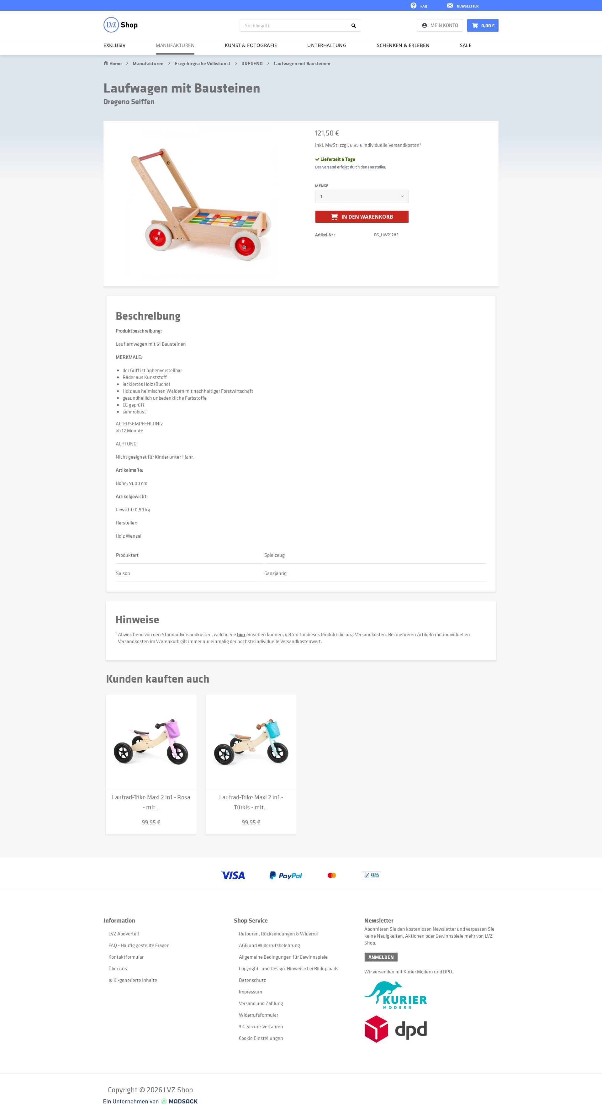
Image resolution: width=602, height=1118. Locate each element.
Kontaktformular (126, 956)
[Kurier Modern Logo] (429, 995)
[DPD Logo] (429, 1029)
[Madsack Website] (150, 1101)
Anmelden (381, 957)
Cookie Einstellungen (261, 1038)
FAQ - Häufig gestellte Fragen (139, 945)
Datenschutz (252, 980)
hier (241, 634)
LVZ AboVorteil (123, 933)
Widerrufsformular (258, 1014)
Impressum (250, 991)
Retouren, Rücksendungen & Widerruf (279, 933)
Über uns (117, 968)
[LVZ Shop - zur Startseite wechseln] (120, 25)
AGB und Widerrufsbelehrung (269, 945)
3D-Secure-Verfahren (261, 1026)
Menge (321, 185)
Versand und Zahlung (261, 1003)
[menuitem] (300, 25)
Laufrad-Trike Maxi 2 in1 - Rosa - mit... (151, 802)
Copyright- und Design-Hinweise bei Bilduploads (288, 968)
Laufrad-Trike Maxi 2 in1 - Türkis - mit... (251, 802)
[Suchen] (354, 25)
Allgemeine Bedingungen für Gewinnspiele (283, 956)
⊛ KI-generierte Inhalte (132, 980)
